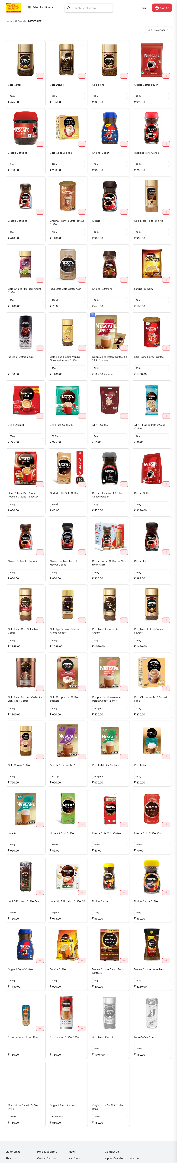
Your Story (74, 1158)
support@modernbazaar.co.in (122, 1158)
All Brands (20, 21)
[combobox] (88, 8)
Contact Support (46, 1158)
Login (143, 7)
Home (9, 21)
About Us (11, 1158)
